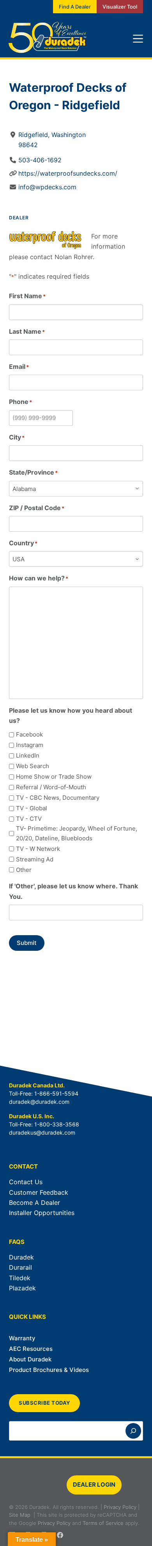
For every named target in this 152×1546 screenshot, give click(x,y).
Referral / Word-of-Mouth (51, 787)
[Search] (133, 1431)
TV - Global (31, 808)
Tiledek (19, 1278)
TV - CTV (29, 818)
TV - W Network (38, 848)
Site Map (19, 1515)
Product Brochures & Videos (49, 1369)
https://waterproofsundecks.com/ (67, 173)
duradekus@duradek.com (42, 1132)
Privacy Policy (120, 1507)
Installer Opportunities (41, 1213)
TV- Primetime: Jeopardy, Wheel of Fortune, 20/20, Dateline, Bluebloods (76, 833)
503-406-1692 (40, 160)
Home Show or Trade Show (54, 776)
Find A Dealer (75, 7)
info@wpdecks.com (47, 187)
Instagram (29, 745)
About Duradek (30, 1359)
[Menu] (138, 39)
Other (24, 870)
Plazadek (22, 1288)
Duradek (21, 1257)
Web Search (32, 766)
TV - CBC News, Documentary (57, 797)
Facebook (29, 734)
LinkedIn (27, 755)
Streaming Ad (34, 859)
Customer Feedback (38, 1192)
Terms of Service (103, 1523)
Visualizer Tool (120, 7)
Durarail (20, 1267)
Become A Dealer (34, 1202)
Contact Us (25, 1182)
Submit (27, 942)
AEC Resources (31, 1348)
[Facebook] (60, 1535)
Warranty (22, 1338)
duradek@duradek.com (39, 1101)
